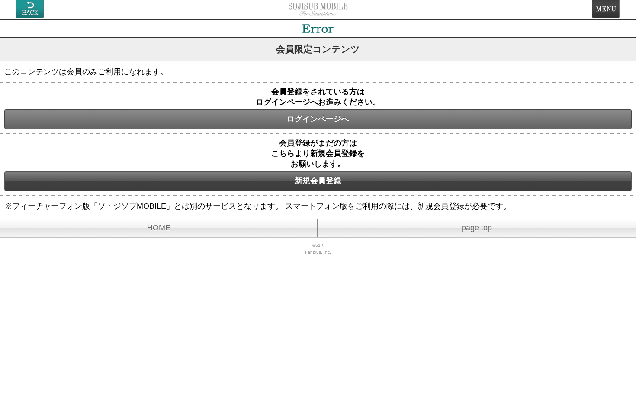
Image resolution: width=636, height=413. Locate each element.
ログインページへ (318, 118)
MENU (606, 9)
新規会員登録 (318, 180)
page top (477, 227)
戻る (30, 9)
